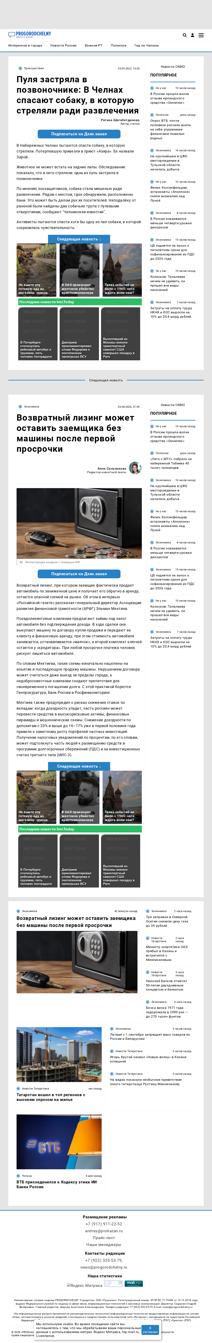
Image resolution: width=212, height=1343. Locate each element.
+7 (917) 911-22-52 (104, 1224)
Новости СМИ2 (173, 67)
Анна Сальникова (112, 468)
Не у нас (161, 88)
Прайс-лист (104, 1237)
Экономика (163, 150)
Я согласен (150, 1330)
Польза (27, 1175)
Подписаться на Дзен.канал (79, 134)
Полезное (162, 114)
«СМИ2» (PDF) (161, 1320)
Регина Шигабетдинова (120, 120)
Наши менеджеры (104, 1244)
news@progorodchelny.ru (104, 1267)
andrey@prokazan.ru (104, 1231)
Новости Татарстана (158, 940)
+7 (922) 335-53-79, (104, 1260)
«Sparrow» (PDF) (181, 1320)
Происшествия (34, 68)
